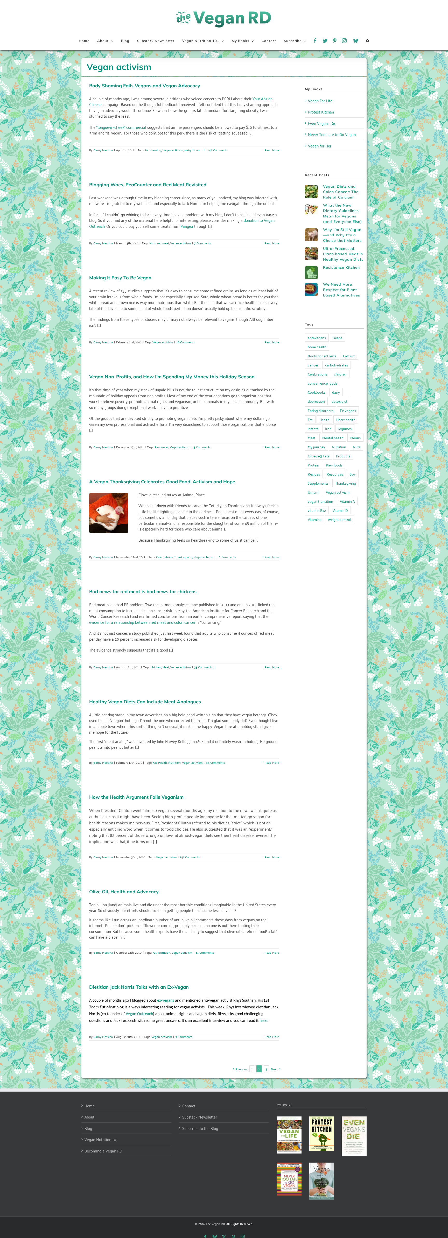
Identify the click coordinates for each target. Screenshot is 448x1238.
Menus (355, 437)
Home (90, 1106)
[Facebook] (315, 41)
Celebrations (164, 557)
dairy (336, 392)
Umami (313, 492)
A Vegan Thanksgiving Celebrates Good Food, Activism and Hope (162, 482)
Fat (155, 762)
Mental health (333, 437)
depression (316, 401)
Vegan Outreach (139, 1014)
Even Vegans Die (322, 123)
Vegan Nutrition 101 (101, 1139)
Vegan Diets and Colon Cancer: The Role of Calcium (341, 192)
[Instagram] (344, 41)
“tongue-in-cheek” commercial (121, 127)
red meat (163, 243)
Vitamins (314, 519)
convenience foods (322, 383)
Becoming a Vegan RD (103, 1151)
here (263, 1021)
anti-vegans (317, 337)
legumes (345, 428)
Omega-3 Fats (318, 455)
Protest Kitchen (321, 111)
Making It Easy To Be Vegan (120, 278)
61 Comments (204, 952)
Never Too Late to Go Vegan (332, 134)
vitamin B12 (317, 510)
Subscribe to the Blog (200, 1128)
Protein (313, 465)
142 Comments (218, 150)
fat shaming (153, 150)
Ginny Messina (103, 150)
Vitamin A (347, 501)
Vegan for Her (319, 145)
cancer (313, 365)
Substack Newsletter (199, 1117)
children (340, 374)
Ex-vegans (348, 410)
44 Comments (215, 762)
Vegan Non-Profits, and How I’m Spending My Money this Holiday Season (172, 377)
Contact (188, 1106)
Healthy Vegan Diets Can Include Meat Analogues (145, 702)
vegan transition (320, 501)
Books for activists (322, 355)
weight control (194, 150)
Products (343, 455)
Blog (88, 1128)
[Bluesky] (355, 41)
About (89, 1117)
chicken (156, 667)
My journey (316, 446)
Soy (353, 474)
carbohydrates (336, 365)
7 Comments (202, 243)
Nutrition (174, 762)
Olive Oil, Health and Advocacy (124, 892)
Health (162, 762)
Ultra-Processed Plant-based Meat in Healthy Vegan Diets (343, 254)
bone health (317, 346)
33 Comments (203, 667)
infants (313, 428)
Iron (328, 428)
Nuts (152, 243)
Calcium (349, 355)
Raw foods (334, 465)
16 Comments (185, 342)
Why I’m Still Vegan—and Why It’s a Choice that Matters (342, 235)
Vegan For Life (320, 100)
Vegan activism (173, 150)
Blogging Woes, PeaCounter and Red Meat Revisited (147, 185)
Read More (271, 150)
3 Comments (202, 447)
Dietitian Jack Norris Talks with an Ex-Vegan (139, 987)
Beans (337, 337)
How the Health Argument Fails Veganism (136, 797)
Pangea (186, 226)
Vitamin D (340, 510)
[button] (367, 41)
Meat (166, 667)
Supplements (318, 483)
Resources (162, 447)
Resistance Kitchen (341, 267)
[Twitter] (325, 41)
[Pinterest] (334, 41)
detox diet (339, 401)
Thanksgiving (183, 557)
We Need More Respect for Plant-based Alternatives (341, 290)
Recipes (314, 474)
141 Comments (190, 857)
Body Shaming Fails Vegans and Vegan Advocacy (144, 86)
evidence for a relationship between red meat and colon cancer (142, 622)
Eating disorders (320, 410)
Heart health (345, 419)
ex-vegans (166, 1001)
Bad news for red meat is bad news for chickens (143, 592)
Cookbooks (316, 392)
